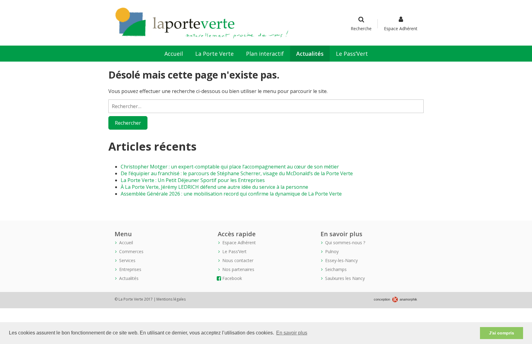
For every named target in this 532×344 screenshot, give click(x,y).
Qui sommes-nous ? (345, 242)
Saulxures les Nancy (345, 278)
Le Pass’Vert (352, 53)
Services (127, 260)
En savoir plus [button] (291, 332)
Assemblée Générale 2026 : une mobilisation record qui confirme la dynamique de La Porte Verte (231, 193)
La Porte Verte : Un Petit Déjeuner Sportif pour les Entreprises (193, 180)
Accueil (173, 53)
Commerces (131, 251)
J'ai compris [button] (501, 332)
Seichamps (336, 269)
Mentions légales (171, 299)
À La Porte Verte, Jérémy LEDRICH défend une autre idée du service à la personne (214, 187)
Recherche (361, 28)
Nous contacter (237, 260)
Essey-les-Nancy (341, 260)
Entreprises (130, 269)
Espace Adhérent (400, 28)
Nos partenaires (238, 269)
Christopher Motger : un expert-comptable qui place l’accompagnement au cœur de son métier (230, 166)
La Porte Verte (214, 53)
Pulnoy (332, 251)
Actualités (310, 53)
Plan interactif (265, 53)
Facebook (232, 278)
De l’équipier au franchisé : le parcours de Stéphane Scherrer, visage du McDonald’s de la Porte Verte (237, 173)
